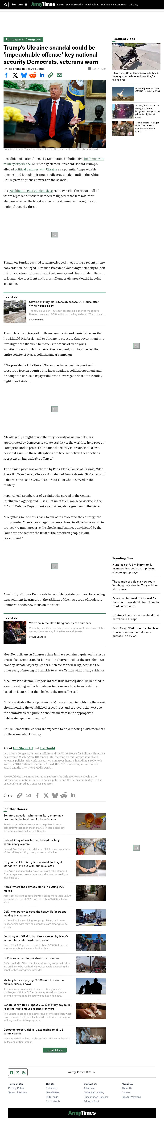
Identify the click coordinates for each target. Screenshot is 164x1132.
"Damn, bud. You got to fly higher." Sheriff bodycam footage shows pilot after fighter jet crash (147, 111)
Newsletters (52, 1092)
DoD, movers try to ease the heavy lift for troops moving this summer (35, 913)
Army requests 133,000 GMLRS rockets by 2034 (147, 90)
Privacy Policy (16, 1088)
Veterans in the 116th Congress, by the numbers (60, 623)
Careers (126, 1092)
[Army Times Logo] (43, 4)
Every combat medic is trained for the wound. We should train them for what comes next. (136, 602)
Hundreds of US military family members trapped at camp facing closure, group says (134, 568)
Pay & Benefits (74, 4)
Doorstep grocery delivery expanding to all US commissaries (33, 1031)
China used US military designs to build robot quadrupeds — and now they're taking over (135, 76)
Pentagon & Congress (113, 4)
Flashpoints (91, 4)
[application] (136, 56)
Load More (55, 1050)
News (60, 4)
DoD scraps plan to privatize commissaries (31, 958)
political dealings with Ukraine (36, 169)
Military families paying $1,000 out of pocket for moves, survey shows (34, 982)
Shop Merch (53, 1101)
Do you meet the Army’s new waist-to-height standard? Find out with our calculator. (33, 864)
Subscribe (51, 1088)
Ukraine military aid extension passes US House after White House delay (63, 304)
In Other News (14, 809)
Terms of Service (17, 1092)
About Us (127, 1088)
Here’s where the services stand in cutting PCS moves (34, 888)
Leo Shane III (16, 68)
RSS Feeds (52, 1097)
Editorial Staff (91, 1101)
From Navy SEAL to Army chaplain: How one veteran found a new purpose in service (135, 632)
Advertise (89, 1088)
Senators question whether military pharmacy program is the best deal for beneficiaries (33, 817)
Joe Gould (37, 68)
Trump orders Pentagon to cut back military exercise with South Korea (147, 127)
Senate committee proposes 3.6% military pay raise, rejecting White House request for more (37, 1006)
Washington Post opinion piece (31, 191)
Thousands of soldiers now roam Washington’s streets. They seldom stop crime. (135, 585)
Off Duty (133, 4)
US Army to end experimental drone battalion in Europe (135, 617)
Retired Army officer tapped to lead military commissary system (31, 842)
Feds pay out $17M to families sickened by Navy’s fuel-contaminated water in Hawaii (36, 938)
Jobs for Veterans (131, 1097)
